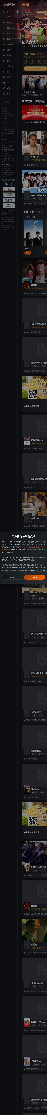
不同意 (12, 577)
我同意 (35, 577)
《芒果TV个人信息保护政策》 (29, 547)
